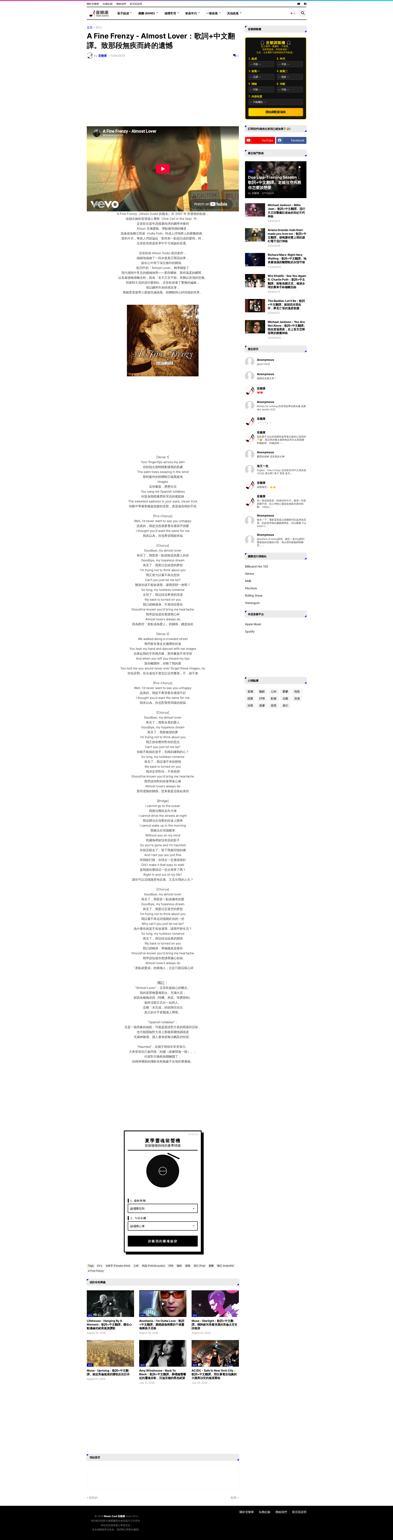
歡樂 (274, 698)
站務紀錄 (108, 3)
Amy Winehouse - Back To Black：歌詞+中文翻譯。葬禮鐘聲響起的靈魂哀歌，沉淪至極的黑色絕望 (162, 1374)
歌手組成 (123, 13)
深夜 (250, 705)
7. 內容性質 (255, 96)
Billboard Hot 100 (256, 566)
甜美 (274, 705)
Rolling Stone (253, 595)
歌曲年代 (191, 13)
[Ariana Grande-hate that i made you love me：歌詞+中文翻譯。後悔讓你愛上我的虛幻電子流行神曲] (255, 234)
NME (248, 581)
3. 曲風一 (254, 71)
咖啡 (179, 1265)
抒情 (170, 1265)
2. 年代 (281, 58)
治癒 (285, 698)
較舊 (234, 1497)
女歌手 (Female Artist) (118, 1265)
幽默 (262, 691)
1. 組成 (252, 58)
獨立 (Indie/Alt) (225, 1265)
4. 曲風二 (282, 71)
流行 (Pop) (199, 1265)
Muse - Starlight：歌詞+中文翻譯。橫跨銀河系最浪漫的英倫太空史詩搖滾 (214, 1324)
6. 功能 (281, 83)
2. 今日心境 (138, 1218)
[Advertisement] (163, 92)
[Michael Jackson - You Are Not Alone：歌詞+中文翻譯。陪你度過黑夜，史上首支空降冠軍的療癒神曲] (255, 326)
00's (99, 27)
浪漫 (297, 698)
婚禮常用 (170, 13)
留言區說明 (136, 3)
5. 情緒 (252, 83)
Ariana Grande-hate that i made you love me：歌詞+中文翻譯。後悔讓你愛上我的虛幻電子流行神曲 (287, 235)
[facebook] (305, 4)
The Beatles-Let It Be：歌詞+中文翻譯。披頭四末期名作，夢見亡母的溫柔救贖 (286, 304)
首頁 (90, 27)
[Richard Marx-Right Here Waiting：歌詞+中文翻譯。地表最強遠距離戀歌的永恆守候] (255, 259)
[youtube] (298, 4)
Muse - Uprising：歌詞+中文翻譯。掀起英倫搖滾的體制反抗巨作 (108, 1372)
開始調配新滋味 (276, 112)
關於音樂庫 (93, 3)
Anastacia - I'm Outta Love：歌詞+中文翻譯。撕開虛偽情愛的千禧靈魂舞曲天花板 (161, 1324)
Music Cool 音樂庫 (114, 1516)
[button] (292, 13)
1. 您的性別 (138, 1201)
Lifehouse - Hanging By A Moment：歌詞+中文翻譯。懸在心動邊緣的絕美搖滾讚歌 (109, 1324)
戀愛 (250, 698)
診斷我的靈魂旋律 (162, 1241)
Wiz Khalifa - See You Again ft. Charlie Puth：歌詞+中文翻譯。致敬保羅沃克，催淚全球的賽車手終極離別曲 (287, 281)
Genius (249, 573)
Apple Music (253, 624)
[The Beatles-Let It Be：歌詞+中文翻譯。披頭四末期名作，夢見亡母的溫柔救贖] (255, 305)
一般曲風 (212, 13)
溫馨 (262, 705)
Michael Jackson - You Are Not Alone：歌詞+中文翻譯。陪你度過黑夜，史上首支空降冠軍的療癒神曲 (287, 327)
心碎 (136, 1265)
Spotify (250, 631)
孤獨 (187, 1265)
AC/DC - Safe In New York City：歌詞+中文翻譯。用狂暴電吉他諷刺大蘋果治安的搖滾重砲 (214, 1374)
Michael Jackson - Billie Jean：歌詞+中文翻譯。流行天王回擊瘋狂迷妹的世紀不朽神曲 (286, 210)
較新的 (93, 1497)
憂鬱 (211, 1265)
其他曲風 (233, 13)
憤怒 (297, 691)
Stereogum (252, 603)
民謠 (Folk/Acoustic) (153, 1265)
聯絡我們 (121, 3)
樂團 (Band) (146, 13)
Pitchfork (251, 588)
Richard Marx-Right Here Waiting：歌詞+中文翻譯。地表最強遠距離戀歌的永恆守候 (287, 258)
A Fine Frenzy (96, 1270)
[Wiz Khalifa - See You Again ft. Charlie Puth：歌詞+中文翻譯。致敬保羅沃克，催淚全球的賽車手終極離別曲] (255, 280)
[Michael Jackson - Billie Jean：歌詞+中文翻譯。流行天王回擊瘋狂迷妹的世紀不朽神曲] (255, 210)
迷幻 (285, 705)
